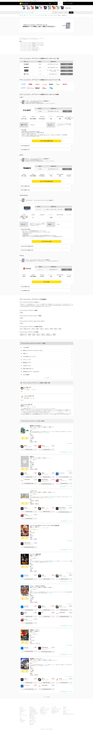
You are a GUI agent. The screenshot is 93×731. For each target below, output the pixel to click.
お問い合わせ (65, 712)
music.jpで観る (46, 281)
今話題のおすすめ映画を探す (33, 712)
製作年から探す (31, 716)
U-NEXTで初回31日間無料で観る (46, 140)
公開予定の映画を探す (32, 710)
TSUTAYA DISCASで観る (46, 241)
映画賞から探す (31, 715)
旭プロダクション (54, 492)
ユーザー (66, 12)
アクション (34, 527)
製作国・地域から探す (43, 712)
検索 (71, 12)
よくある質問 (21, 721)
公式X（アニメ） (22, 714)
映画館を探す (31, 724)
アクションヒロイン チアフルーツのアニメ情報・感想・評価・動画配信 (36, 15)
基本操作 (21, 719)
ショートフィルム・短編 (44, 527)
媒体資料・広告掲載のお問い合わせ (68, 714)
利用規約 (64, 711)
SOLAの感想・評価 (27, 387)
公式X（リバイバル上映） (23, 715)
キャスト (60, 12)
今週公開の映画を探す (32, 711)
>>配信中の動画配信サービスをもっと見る (66, 486)
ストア (65, 3)
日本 (33, 555)
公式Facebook (22, 711)
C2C (52, 587)
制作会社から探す (54, 712)
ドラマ (55, 3)
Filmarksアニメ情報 (22, 15)
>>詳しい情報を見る (69, 443)
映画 (49, 3)
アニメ (60, 3)
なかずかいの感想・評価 (28, 404)
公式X (20, 712)
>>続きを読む (47, 432)
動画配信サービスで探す (33, 714)
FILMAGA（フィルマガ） (23, 710)
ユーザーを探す (70, 3)
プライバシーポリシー (66, 710)
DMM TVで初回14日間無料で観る (46, 181)
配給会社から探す (32, 720)
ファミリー (38, 527)
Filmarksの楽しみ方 (22, 720)
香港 (33, 631)
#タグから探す (31, 723)
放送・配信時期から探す (55, 711)
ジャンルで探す (31, 719)
